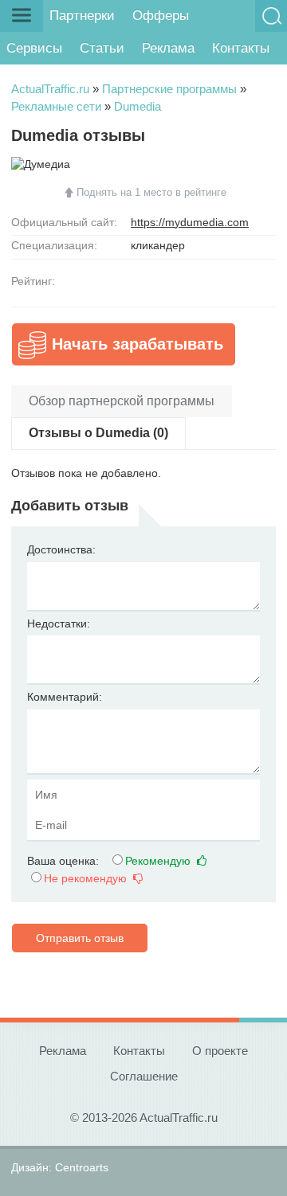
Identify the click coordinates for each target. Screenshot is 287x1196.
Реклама (168, 48)
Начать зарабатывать (137, 344)
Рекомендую (159, 860)
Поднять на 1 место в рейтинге (151, 192)
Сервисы (34, 48)
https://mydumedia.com (190, 222)
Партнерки (82, 15)
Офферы (160, 15)
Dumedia (137, 106)
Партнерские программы (169, 89)
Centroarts (81, 1167)
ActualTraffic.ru (50, 89)
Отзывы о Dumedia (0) (98, 433)
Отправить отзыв (80, 938)
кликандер (158, 245)
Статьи (102, 48)
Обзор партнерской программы (121, 401)
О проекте (220, 1050)
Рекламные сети (56, 106)
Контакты (240, 48)
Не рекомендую (87, 878)
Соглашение (144, 1076)
